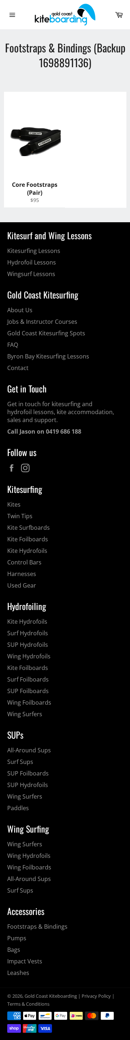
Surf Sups (20, 762)
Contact (18, 368)
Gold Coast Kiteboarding (51, 996)
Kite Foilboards (27, 539)
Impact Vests (24, 961)
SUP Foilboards (28, 691)
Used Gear (21, 585)
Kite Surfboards (28, 528)
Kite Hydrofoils (27, 551)
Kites (14, 504)
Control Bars (24, 562)
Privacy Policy (96, 996)
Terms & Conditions (28, 1004)
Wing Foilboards (29, 702)
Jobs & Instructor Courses (42, 322)
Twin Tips (19, 516)
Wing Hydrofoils (29, 656)
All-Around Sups (29, 750)
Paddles (18, 808)
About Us (19, 310)
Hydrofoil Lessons (31, 262)
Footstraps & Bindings (37, 927)
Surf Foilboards (28, 679)
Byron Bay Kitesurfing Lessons (48, 356)
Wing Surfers (24, 714)
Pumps (16, 938)
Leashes (18, 973)
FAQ (12, 345)
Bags (13, 950)
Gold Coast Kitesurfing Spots (46, 333)
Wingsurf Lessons (31, 274)
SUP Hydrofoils (27, 645)
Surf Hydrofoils (27, 633)
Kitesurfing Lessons (33, 251)
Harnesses (21, 574)
